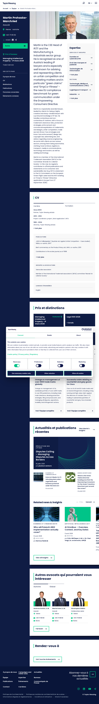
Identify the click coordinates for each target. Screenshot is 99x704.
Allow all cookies (78, 373)
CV (4, 80)
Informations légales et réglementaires (17, 697)
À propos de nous (9, 77)
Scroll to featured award (15, 59)
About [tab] (78, 335)
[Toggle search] (84, 3)
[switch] (38, 365)
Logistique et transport (79, 90)
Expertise (22, 677)
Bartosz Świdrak (42, 541)
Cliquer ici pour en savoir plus (64, 453)
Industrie (73, 94)
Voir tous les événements (46, 659)
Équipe (14, 8)
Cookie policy (12, 354)
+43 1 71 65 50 (11, 35)
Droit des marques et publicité (78, 64)
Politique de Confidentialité (13, 694)
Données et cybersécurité (75, 58)
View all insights (42, 558)
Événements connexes (11, 96)
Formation (69, 206)
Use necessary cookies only (21, 373)
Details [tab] (49, 335)
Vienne (8, 29)
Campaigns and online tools (24, 673)
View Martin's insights (84, 430)
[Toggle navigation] (96, 3)
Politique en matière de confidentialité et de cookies (45, 694)
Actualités (38, 672)
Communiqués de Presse (41, 682)
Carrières (22, 687)
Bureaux (37, 677)
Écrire (7, 46)
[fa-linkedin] (82, 689)
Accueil (5, 8)
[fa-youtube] (88, 689)
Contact (6, 687)
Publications (7, 88)
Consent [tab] (20, 335)
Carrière (37, 206)
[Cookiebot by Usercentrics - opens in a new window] (83, 329)
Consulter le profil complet (42, 607)
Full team (39, 629)
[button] (84, 3)
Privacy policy (24, 354)
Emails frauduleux (61, 697)
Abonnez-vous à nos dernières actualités (78, 675)
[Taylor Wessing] (9, 3)
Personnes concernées (11, 92)
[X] (16, 40)
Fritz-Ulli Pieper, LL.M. (75, 538)
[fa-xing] (93, 689)
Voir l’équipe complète (44, 411)
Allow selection (49, 373)
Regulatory (34, 354)
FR (89, 3)
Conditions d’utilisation (43, 697)
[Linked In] (13, 40)
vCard (8, 40)
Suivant (89, 502)
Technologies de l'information (76, 70)
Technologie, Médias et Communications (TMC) (79, 85)
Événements (23, 681)
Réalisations (7, 84)
